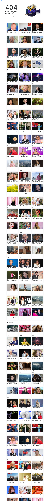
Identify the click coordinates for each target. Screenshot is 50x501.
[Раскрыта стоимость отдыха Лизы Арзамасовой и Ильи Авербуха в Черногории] (25, 190)
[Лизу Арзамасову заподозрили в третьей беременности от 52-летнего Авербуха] (37, 277)
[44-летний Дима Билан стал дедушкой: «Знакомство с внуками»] (25, 54)
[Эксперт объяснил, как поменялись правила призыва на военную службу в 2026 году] (37, 364)
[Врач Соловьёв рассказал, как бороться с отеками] (12, 289)
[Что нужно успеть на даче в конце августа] (25, 227)
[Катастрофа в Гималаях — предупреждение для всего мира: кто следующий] (12, 405)
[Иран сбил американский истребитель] (12, 467)
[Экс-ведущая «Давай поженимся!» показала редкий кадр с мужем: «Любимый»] (12, 479)
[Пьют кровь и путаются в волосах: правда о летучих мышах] (12, 491)
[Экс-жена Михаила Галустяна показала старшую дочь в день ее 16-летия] (37, 252)
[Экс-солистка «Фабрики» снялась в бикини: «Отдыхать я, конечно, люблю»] (37, 227)
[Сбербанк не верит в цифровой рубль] (12, 388)
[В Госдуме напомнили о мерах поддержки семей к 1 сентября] (37, 339)
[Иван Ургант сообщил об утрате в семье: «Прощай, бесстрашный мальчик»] (37, 41)
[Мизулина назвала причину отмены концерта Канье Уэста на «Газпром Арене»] (12, 202)
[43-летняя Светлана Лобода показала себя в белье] (37, 467)
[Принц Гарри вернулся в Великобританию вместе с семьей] (12, 302)
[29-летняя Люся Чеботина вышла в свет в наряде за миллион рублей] (25, 153)
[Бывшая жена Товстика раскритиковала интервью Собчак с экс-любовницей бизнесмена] (12, 103)
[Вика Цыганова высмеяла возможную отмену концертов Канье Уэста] (37, 479)
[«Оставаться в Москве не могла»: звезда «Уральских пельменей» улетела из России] (12, 128)
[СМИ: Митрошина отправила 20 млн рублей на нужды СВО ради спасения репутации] (37, 165)
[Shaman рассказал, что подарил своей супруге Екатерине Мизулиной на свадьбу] (25, 78)
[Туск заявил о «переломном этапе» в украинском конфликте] (12, 29)
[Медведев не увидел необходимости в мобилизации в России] (12, 417)
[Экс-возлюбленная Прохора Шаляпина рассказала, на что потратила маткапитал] (25, 417)
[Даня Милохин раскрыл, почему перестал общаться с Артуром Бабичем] (25, 128)
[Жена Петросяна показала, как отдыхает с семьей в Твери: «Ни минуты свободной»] (37, 215)
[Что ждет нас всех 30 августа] (37, 417)
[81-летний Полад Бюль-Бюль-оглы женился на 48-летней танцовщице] (12, 54)
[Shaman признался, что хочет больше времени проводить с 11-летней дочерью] (12, 429)
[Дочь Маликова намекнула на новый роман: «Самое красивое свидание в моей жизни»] (25, 215)
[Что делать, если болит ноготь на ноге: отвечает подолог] (25, 252)
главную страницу (13, 17)
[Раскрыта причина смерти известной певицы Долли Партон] (37, 128)
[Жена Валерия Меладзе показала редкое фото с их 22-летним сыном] (37, 491)
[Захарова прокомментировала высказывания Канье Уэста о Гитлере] (12, 227)
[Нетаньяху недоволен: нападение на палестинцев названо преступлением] (25, 240)
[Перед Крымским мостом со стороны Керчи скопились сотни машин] (37, 302)
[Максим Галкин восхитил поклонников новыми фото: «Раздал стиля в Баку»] (12, 339)
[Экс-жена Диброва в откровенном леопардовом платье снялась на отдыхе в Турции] (25, 289)
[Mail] (1, 1)
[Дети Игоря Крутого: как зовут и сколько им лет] (25, 66)
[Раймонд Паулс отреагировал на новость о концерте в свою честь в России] (12, 41)
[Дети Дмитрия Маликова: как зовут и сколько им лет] (37, 429)
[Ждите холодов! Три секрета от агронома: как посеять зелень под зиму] (37, 103)
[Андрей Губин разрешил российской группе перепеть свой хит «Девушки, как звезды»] (37, 351)
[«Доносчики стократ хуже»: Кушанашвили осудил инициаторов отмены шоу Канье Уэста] (12, 91)
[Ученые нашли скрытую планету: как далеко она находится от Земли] (25, 326)
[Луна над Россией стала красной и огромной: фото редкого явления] (12, 140)
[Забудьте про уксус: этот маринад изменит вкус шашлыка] (12, 252)
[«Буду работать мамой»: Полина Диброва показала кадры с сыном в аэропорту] (12, 66)
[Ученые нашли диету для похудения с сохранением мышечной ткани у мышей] (25, 376)
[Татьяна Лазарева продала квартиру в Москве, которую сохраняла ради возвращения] (25, 103)
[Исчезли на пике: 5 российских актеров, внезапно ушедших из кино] (37, 240)
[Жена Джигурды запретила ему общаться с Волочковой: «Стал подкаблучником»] (12, 178)
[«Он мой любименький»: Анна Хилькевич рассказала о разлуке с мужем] (25, 302)
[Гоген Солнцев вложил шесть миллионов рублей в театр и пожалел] (25, 116)
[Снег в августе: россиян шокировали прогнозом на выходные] (37, 116)
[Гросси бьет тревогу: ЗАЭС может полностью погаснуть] (12, 264)
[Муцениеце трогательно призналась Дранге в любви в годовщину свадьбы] (25, 479)
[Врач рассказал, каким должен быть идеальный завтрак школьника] (25, 364)
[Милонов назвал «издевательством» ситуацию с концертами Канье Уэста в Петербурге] (25, 91)
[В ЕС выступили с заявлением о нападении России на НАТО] (37, 66)
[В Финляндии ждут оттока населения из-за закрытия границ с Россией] (25, 351)
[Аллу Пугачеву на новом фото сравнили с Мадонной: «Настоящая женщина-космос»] (25, 202)
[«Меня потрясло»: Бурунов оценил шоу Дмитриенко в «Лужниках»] (12, 326)
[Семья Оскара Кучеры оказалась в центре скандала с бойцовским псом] (37, 29)
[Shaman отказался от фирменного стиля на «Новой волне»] (37, 78)
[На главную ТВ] (2, 1)
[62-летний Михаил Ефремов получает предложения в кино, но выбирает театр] (25, 178)
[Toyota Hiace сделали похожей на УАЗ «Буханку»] (12, 376)
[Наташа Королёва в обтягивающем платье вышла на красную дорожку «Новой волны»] (25, 41)
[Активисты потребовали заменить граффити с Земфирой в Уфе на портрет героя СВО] (12, 277)
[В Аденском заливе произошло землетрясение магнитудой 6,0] (37, 376)
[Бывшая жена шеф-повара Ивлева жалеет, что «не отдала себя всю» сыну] (37, 91)
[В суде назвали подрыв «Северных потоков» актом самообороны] (37, 442)
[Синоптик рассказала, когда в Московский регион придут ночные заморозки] (12, 78)
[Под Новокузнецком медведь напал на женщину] (37, 405)
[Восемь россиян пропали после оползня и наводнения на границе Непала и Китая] (25, 165)
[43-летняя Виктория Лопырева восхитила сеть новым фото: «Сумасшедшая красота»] (12, 364)
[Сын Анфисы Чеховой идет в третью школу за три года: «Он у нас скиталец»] (12, 165)
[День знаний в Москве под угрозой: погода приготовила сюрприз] (37, 54)
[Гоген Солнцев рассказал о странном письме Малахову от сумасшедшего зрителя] (12, 442)
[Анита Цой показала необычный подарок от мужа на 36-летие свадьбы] (12, 116)
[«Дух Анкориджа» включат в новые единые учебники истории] (25, 339)
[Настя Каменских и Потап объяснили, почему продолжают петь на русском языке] (12, 351)
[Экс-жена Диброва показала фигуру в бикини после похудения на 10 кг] (37, 264)
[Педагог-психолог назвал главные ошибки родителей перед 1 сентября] (37, 202)
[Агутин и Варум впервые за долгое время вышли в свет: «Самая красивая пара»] (37, 314)
